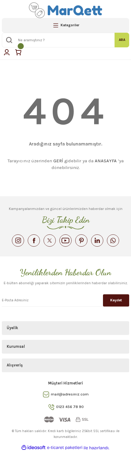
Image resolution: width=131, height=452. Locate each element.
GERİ (58, 161)
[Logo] (65, 10)
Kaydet (116, 300)
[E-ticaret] (65, 448)
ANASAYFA (106, 161)
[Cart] (18, 52)
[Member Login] (7, 52)
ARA (122, 40)
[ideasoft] (33, 447)
